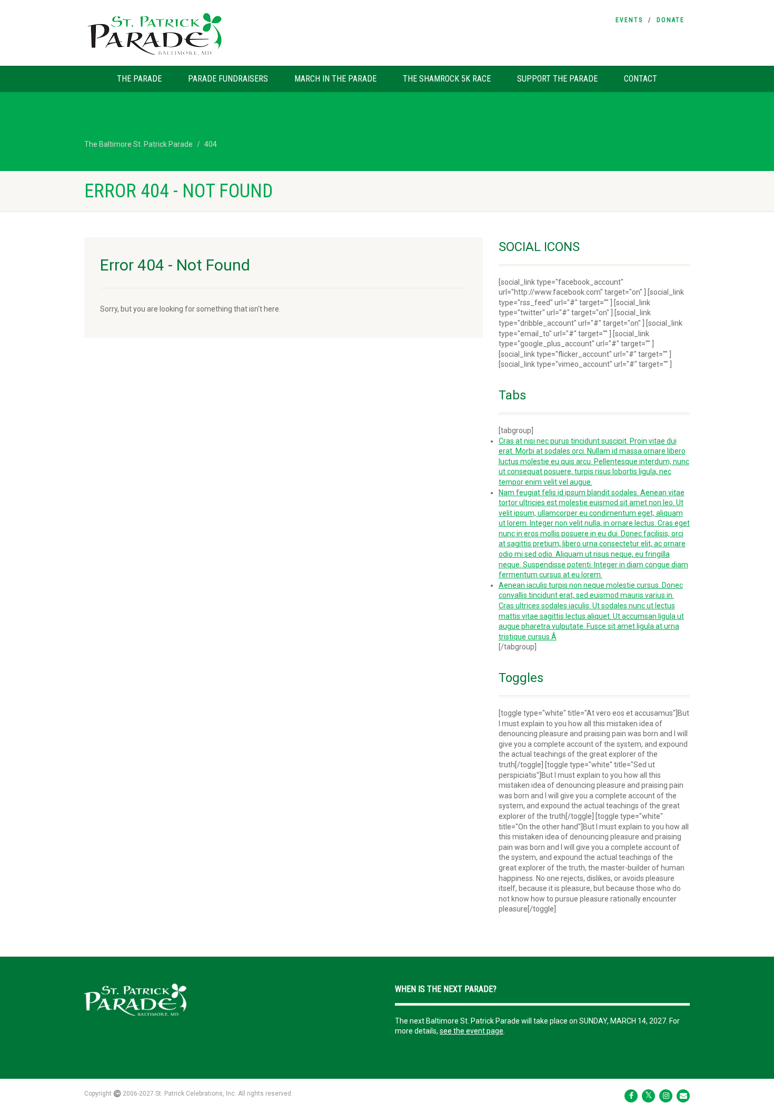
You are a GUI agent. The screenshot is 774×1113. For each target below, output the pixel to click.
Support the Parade (557, 79)
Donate (670, 20)
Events (629, 20)
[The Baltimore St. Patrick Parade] (179, 34)
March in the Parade (335, 79)
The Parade (139, 79)
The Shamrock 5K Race (447, 79)
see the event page (471, 1031)
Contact (640, 79)
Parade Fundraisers (228, 79)
